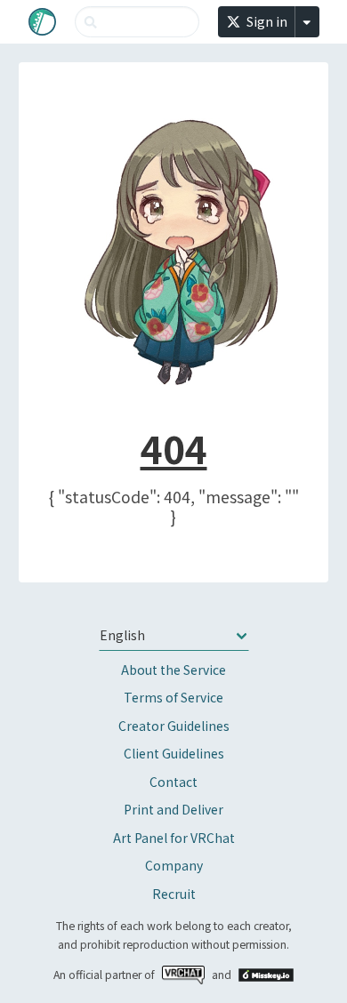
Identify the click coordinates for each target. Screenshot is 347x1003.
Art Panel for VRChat (174, 838)
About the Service (173, 669)
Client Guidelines (174, 753)
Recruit (174, 894)
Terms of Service (173, 697)
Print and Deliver (173, 809)
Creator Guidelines (174, 725)
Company (174, 865)
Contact (173, 781)
